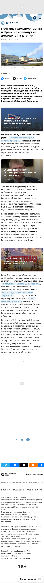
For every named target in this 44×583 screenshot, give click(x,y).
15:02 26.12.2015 (6, 40)
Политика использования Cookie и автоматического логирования (15, 513)
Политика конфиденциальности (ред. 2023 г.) (19, 517)
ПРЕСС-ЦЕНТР (18, 490)
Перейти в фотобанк (29, 68)
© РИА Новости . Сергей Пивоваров (11, 68)
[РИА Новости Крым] (9, 23)
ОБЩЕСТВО (16, 483)
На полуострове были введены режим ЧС (21, 284)
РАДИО (30, 490)
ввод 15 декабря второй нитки (18, 300)
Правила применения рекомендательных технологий (18, 520)
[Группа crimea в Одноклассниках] (33, 465)
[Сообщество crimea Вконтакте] (14, 465)
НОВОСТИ (5, 490)
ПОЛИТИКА (6, 483)
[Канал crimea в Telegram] (5, 465)
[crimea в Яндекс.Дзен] (23, 465)
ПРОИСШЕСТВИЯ (30, 483)
